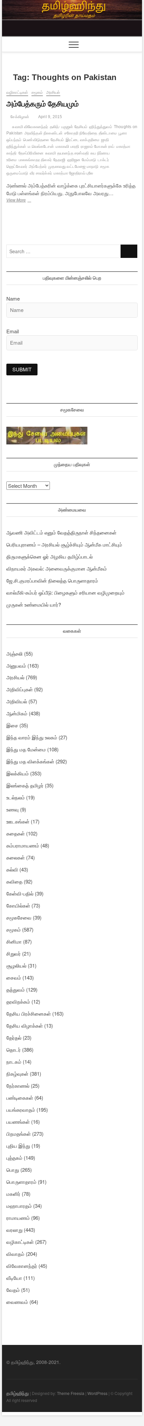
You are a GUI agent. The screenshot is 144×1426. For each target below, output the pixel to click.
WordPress (97, 1393)
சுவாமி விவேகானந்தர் (30, 126)
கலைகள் (15, 857)
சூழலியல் (16, 965)
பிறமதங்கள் (18, 1133)
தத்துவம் (15, 989)
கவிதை (14, 881)
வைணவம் (17, 1301)
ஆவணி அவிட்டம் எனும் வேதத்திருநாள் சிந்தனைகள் (61, 532)
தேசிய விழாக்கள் (24, 1025)
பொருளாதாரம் (21, 1181)
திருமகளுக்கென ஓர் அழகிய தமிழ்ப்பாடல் (49, 556)
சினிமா (14, 941)
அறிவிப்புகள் (19, 689)
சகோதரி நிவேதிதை (80, 133)
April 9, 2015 (50, 116)
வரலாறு (14, 1229)
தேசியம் (57, 139)
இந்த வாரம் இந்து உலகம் (31, 737)
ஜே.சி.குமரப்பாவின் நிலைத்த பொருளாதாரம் (52, 580)
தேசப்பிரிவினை (31, 153)
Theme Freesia (70, 1393)
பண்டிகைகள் (19, 1097)
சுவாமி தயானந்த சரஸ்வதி (67, 153)
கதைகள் (15, 833)
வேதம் (13, 1289)
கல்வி (12, 869)
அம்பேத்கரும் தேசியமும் (42, 104)
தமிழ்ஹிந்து (17, 1393)
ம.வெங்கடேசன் (41, 146)
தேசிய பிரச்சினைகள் (28, 1013)
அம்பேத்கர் (38, 166)
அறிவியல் (16, 701)
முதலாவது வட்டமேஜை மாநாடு (73, 166)
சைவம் (13, 977)
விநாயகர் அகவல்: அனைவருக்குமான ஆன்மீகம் (56, 568)
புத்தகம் (14, 1157)
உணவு (12, 809)
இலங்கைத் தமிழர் (25, 785)
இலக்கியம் (17, 773)
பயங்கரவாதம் (20, 1109)
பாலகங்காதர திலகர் (35, 159)
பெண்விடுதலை (36, 139)
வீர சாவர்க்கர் (41, 173)
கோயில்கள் (18, 905)
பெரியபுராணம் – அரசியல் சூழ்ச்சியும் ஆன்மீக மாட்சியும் (64, 544)
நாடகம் (13, 1061)
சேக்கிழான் (19, 116)
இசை (12, 725)
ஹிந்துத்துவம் (100, 126)
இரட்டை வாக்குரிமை (82, 139)
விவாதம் (15, 1253)
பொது (12, 1169)
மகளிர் (13, 1193)
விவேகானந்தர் (21, 1265)
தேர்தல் (13, 1037)
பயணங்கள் (18, 1121)
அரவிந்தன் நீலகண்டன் (43, 133)
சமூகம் (37, 92)
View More (26, 201)
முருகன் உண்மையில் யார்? (33, 604)
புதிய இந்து (18, 1145)
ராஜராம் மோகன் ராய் (97, 146)
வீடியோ (14, 1277)
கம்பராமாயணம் (22, 845)
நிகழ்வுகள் (17, 1073)
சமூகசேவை (18, 917)
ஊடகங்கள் (17, 821)
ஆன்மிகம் (16, 713)
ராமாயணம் (18, 1217)
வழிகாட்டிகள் (17, 92)
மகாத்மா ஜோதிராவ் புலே (73, 173)
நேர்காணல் (17, 1085)
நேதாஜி (59, 159)
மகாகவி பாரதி (67, 146)
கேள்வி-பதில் (19, 893)
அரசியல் (53, 92)
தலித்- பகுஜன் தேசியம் (69, 126)
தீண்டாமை (108, 133)
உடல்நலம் (15, 797)
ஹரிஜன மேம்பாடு (81, 159)
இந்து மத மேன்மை (26, 749)
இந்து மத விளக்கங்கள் (30, 761)
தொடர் (13, 1049)
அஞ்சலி (14, 653)
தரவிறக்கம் (18, 1001)
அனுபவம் (16, 665)
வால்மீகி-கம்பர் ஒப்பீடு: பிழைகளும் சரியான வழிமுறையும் (65, 592)
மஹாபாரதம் (19, 1205)
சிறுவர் (13, 953)
